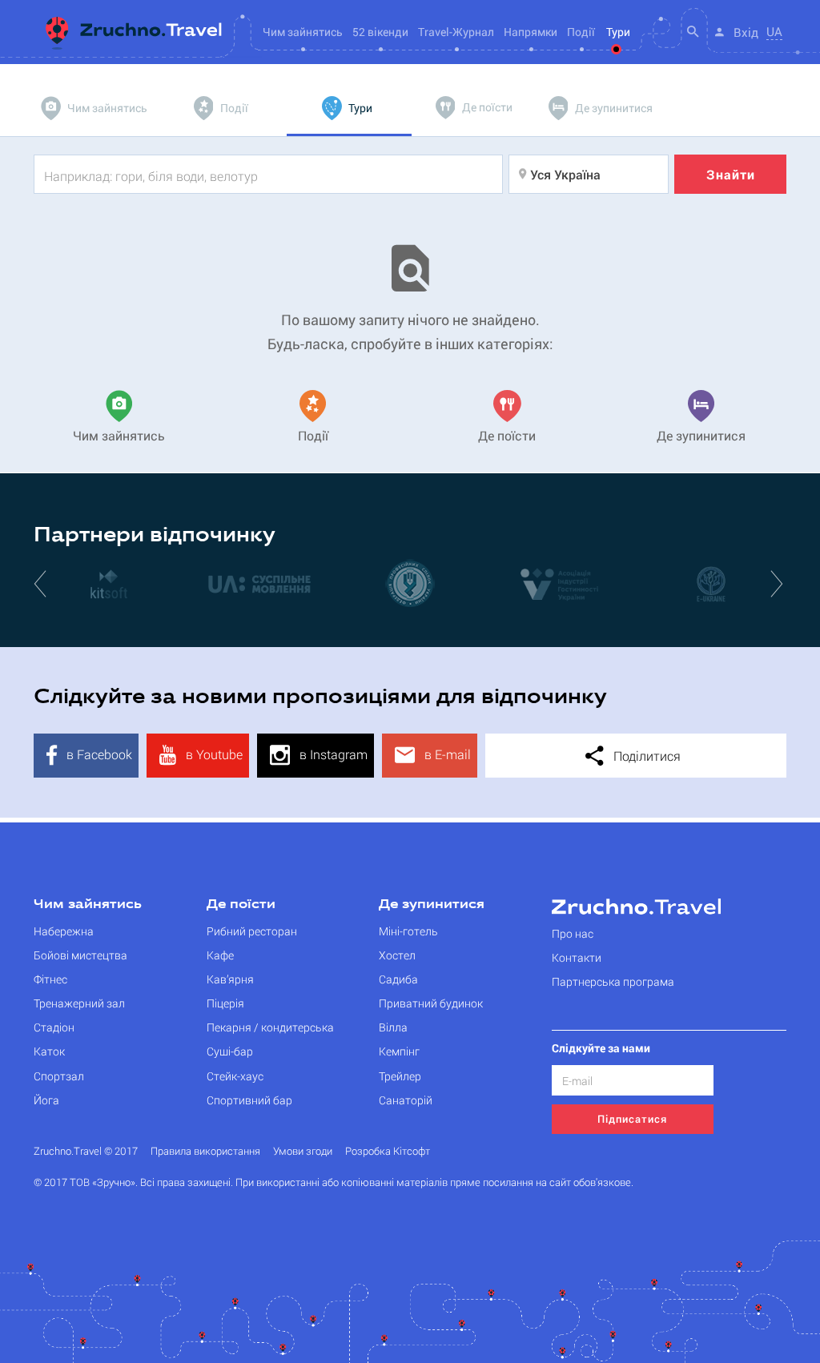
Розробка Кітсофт (387, 1151)
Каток (49, 1051)
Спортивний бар (249, 1100)
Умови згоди (302, 1151)
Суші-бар (230, 1051)
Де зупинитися (431, 905)
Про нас (572, 933)
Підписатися (632, 1119)
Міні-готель (408, 931)
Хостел (397, 955)
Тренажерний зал (79, 1003)
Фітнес (50, 979)
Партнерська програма (613, 981)
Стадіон (54, 1027)
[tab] (96, 108)
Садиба (398, 979)
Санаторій (405, 1100)
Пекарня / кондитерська (270, 1027)
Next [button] (778, 583)
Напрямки (530, 31)
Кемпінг (399, 1051)
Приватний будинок (431, 1003)
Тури (618, 31)
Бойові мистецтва (80, 955)
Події (581, 31)
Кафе (220, 955)
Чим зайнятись (88, 905)
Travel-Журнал (456, 31)
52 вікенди (380, 31)
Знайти (730, 174)
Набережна (64, 931)
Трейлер (400, 1076)
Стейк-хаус (235, 1076)
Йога (46, 1100)
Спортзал (59, 1076)
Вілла (393, 1027)
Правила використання (205, 1151)
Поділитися (645, 755)
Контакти (576, 957)
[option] (109, 583)
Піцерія (225, 1003)
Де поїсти (241, 905)
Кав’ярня (230, 979)
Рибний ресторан (252, 931)
